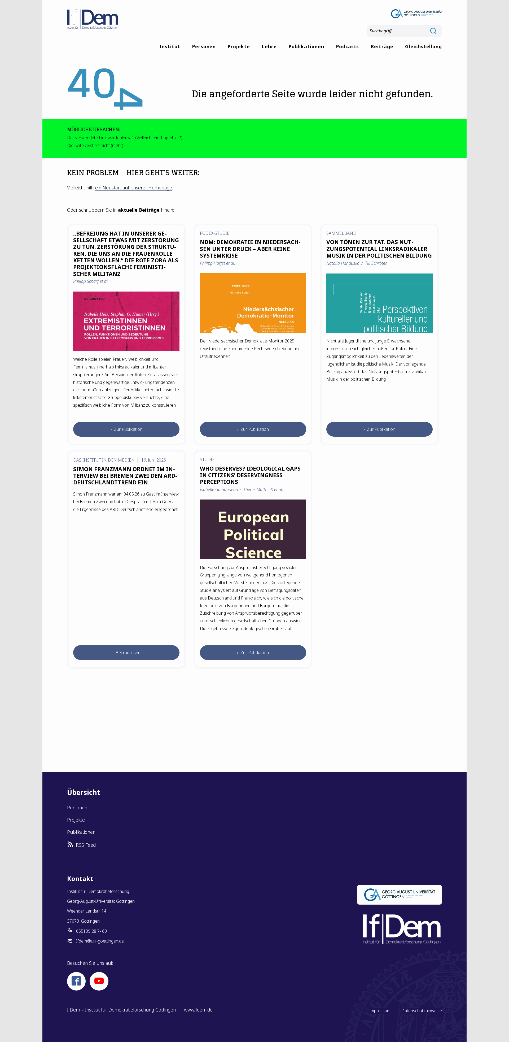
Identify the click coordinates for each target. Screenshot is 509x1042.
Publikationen (306, 47)
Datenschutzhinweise (421, 1011)
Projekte (238, 47)
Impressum (379, 1011)
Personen (204, 47)
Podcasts (347, 47)
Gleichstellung (423, 47)
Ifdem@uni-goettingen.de (100, 941)
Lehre (269, 47)
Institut (169, 47)
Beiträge (382, 47)
